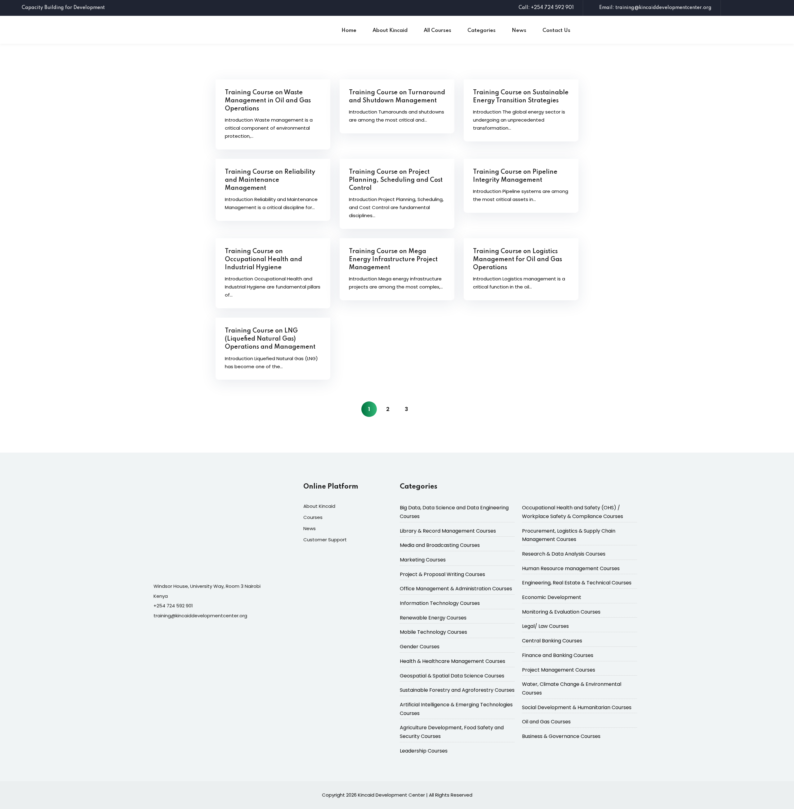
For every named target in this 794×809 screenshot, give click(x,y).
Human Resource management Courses (571, 568)
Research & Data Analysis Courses (563, 553)
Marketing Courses (423, 559)
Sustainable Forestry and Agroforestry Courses (457, 690)
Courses (313, 517)
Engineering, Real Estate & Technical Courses (576, 582)
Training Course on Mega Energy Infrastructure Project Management (393, 259)
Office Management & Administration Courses (456, 588)
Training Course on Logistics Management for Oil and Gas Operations (517, 259)
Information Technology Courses (440, 603)
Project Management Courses (558, 669)
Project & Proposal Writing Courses (442, 574)
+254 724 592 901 (173, 605)
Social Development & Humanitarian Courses (576, 707)
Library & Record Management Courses (448, 530)
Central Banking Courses (552, 640)
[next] (425, 409)
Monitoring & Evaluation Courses (561, 611)
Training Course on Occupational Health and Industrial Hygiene (263, 259)
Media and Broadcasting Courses (440, 545)
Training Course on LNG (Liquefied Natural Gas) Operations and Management (270, 339)
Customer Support (325, 539)
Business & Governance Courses (561, 736)
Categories (481, 30)
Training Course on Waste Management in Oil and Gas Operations (268, 101)
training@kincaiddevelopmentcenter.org (200, 615)
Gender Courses (419, 646)
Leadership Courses (424, 750)
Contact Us (556, 30)
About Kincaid (390, 30)
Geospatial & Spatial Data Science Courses (452, 675)
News (519, 30)
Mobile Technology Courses (433, 632)
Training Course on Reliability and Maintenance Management (270, 180)
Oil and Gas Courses (546, 721)
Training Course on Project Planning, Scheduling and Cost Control (396, 180)
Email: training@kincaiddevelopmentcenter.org (655, 7)
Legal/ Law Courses (545, 626)
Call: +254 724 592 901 (546, 7)
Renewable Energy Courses (433, 617)
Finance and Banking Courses (557, 655)
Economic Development (551, 597)
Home (348, 30)
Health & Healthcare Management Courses (452, 661)
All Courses (437, 30)
